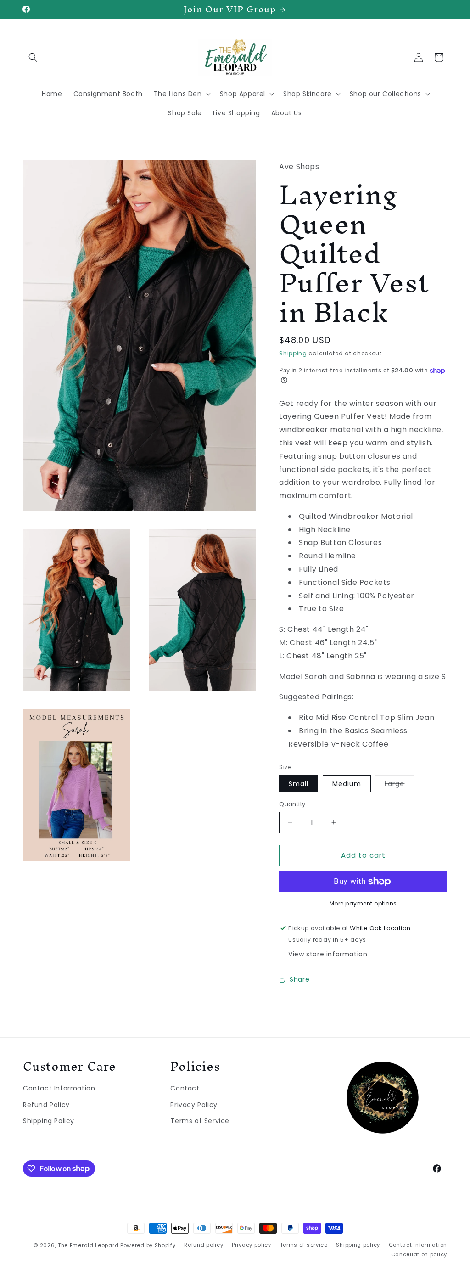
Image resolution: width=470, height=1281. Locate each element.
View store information (327, 954)
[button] (33, 57)
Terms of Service (199, 1120)
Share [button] (299, 979)
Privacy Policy (193, 1104)
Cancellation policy (419, 1254)
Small (298, 783)
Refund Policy (46, 1104)
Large (399, 785)
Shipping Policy (48, 1120)
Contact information (418, 1244)
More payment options (363, 903)
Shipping (293, 353)
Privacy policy (251, 1244)
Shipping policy (358, 1244)
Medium (346, 783)
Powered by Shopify (148, 1245)
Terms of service (304, 1244)
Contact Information (59, 1088)
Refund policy (203, 1244)
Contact (184, 1088)
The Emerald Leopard (88, 1245)
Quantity (292, 804)
